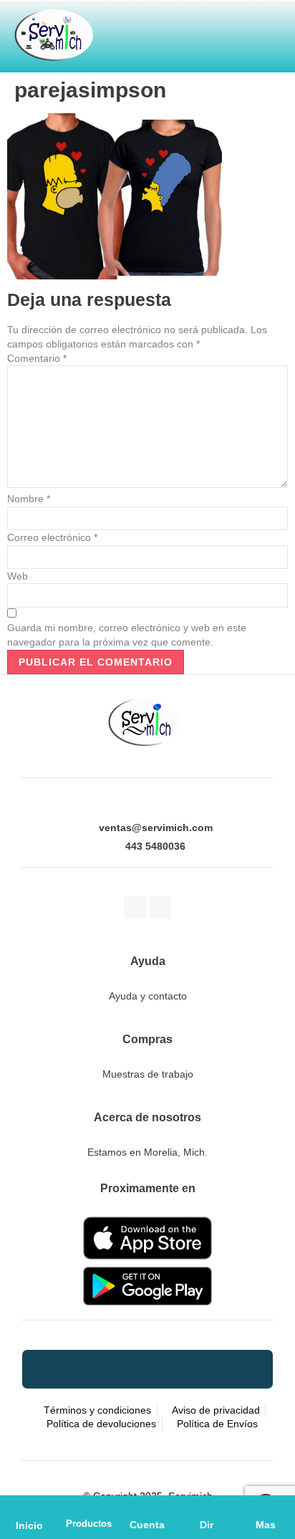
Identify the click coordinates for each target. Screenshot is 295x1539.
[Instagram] (161, 907)
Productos (89, 1523)
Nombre (28, 498)
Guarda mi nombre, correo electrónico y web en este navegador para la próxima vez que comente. (126, 635)
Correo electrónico (52, 537)
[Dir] (206, 1507)
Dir (206, 1524)
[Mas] (266, 1507)
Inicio (29, 1525)
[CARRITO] (161, 30)
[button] (230, 30)
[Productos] (89, 1507)
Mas (266, 1524)
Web (17, 576)
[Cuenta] (147, 1507)
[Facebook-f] (135, 907)
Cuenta (147, 1524)
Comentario (37, 358)
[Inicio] (29, 1507)
